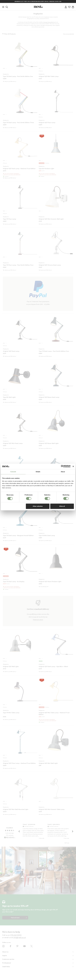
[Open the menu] (3, 6)
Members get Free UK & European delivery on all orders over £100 (38, 1)
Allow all (62, 506)
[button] (19, 831)
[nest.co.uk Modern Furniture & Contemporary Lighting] (38, 6)
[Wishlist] (69, 6)
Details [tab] (38, 471)
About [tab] (63, 471)
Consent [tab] (13, 471)
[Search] (7, 6)
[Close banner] (73, 466)
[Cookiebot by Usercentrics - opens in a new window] (62, 466)
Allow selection (38, 506)
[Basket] (73, 6)
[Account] (66, 6)
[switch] (28, 498)
